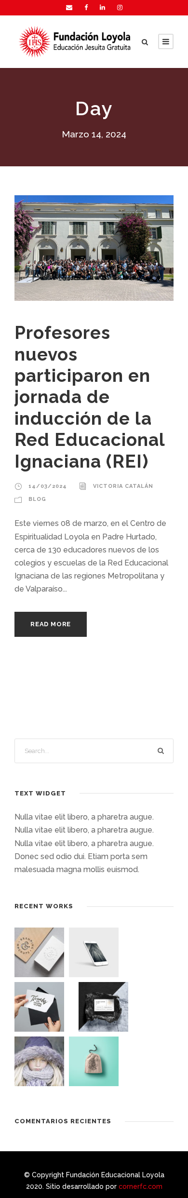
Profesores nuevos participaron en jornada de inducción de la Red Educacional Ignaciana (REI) (89, 396)
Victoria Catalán (123, 486)
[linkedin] (102, 7)
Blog (37, 499)
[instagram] (119, 7)
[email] (69, 7)
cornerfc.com (140, 1186)
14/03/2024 (47, 486)
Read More (50, 624)
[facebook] (86, 7)
